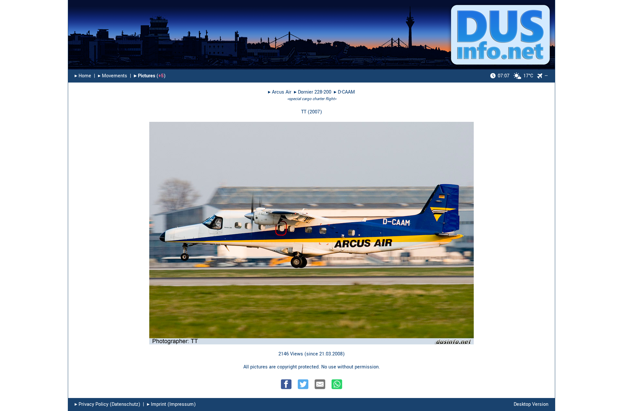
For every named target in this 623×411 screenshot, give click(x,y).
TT (303, 112)
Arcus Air (281, 92)
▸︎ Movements (112, 75)
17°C (515, 75)
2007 (315, 112)
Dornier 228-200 (314, 92)
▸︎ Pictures (144, 75)
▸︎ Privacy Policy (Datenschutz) (107, 404)
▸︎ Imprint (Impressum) (171, 404)
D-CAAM (346, 92)
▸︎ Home (83, 75)
